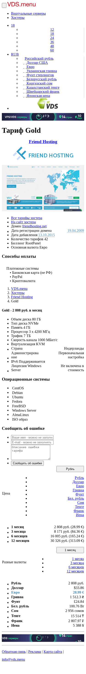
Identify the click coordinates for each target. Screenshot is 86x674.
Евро (30, 67)
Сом (80, 502)
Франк (79, 511)
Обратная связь (14, 652)
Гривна (78, 490)
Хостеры (18, 18)
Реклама (34, 652)
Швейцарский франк (42, 91)
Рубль (70, 469)
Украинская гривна (41, 71)
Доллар (78, 482)
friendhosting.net (34, 226)
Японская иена (38, 96)
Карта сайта (53, 652)
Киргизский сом (39, 83)
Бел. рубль (76, 498)
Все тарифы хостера (26, 218)
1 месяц (70, 550)
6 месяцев (76, 567)
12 (52, 29)
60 (52, 50)
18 (13, 25)
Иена (80, 515)
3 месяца (77, 563)
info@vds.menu (13, 659)
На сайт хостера (23, 222)
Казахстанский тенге (42, 87)
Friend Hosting (43, 141)
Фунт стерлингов (40, 75)
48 (52, 46)
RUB (15, 54)
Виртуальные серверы (28, 13)
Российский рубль (39, 58)
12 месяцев (75, 571)
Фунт (79, 494)
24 (52, 38)
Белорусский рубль (41, 79)
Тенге (79, 507)
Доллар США (37, 63)
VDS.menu (19, 289)
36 (52, 42)
